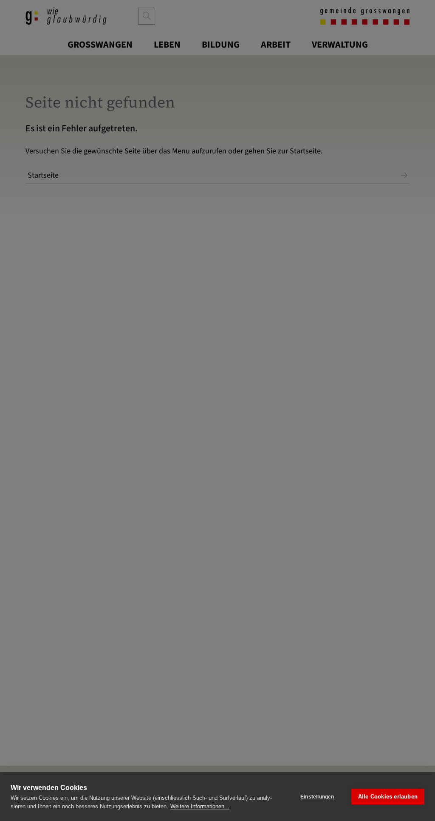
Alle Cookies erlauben (388, 796)
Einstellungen (317, 797)
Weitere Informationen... (199, 806)
